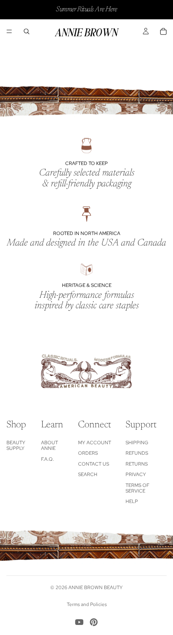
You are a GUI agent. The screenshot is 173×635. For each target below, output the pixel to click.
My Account (94, 442)
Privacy (136, 474)
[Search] (26, 31)
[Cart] (163, 31)
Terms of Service (137, 488)
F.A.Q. (47, 459)
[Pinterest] (94, 622)
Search (87, 474)
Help (132, 501)
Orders (88, 453)
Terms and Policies (87, 604)
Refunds (137, 453)
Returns (137, 464)
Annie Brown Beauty (95, 587)
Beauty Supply (15, 445)
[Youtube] (79, 622)
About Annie (49, 445)
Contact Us (93, 464)
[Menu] (9, 31)
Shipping (137, 442)
